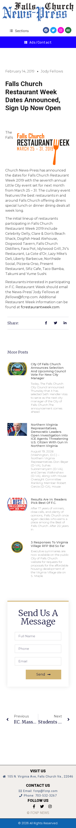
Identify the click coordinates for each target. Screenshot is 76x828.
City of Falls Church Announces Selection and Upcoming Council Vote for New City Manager (48, 371)
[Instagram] (61, 30)
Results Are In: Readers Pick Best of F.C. (49, 501)
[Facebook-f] (34, 806)
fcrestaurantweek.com (40, 307)
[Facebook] (46, 30)
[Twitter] (53, 30)
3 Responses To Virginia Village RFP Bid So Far (49, 544)
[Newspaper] (68, 30)
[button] (19, 30)
